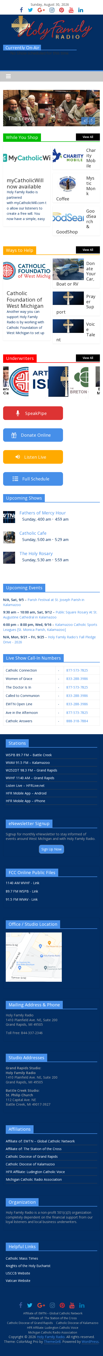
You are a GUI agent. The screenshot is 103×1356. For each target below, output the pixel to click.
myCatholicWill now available (25, 183)
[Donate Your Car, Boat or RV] (68, 261)
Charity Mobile (91, 158)
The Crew (19, 118)
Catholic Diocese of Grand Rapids (32, 1156)
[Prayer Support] (68, 294)
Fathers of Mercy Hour (42, 513)
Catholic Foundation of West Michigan (25, 299)
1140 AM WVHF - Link (22, 883)
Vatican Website (18, 1280)
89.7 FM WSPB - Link (22, 891)
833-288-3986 (77, 678)
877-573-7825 (77, 670)
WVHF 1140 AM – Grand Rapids (30, 778)
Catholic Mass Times (22, 1258)
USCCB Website (18, 1273)
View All (88, 137)
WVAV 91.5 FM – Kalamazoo (28, 762)
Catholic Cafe (32, 533)
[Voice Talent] (68, 322)
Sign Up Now (51, 849)
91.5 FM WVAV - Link (22, 899)
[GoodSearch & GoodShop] (68, 209)
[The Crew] (51, 92)
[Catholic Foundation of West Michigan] (26, 261)
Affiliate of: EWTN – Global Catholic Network (40, 1141)
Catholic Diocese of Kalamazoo (30, 1164)
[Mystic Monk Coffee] (68, 176)
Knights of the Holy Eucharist (28, 1265)
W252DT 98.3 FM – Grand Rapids (31, 770)
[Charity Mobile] (68, 148)
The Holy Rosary (36, 553)
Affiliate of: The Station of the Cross (34, 1149)
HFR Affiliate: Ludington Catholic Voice (35, 1171)
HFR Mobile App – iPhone (25, 801)
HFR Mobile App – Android (26, 793)
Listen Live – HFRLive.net (25, 785)
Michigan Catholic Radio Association (34, 1179)
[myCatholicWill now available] (26, 148)
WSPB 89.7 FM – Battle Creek (29, 755)
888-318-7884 (77, 721)
